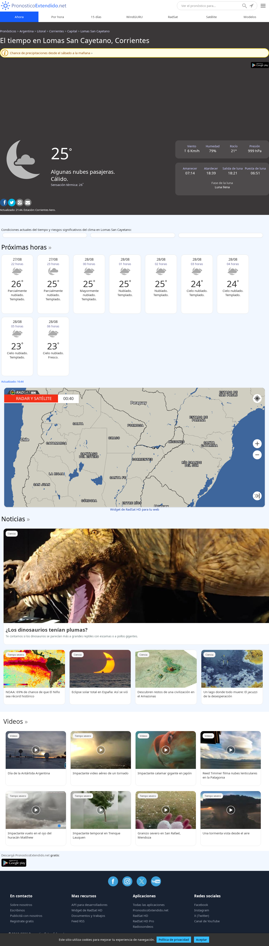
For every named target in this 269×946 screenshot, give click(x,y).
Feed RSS (77, 921)
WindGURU (134, 17)
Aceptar (201, 940)
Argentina (27, 31)
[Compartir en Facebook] (4, 202)
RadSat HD (140, 915)
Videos (13, 721)
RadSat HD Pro (143, 921)
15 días (96, 17)
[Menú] (263, 6)
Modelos (250, 17)
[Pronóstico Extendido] (33, 6)
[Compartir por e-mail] (28, 202)
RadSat (173, 17)
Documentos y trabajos (88, 915)
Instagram (201, 910)
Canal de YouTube (207, 921)
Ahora (19, 17)
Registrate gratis (22, 921)
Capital (72, 31)
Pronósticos (8, 31)
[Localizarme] (251, 6)
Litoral (41, 31)
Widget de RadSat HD (86, 910)
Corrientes (56, 31)
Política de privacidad (174, 940)
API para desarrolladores (89, 905)
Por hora (57, 17)
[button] (257, 443)
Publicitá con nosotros (26, 915)
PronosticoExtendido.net (150, 910)
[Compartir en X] (12, 202)
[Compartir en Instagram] (20, 202)
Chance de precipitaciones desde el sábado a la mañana (51, 53)
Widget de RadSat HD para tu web (134, 509)
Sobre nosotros (21, 905)
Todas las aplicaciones (149, 905)
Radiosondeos (143, 926)
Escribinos (17, 910)
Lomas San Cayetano (94, 31)
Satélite (211, 17)
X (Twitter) (201, 915)
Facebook (201, 905)
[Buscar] (245, 6)
